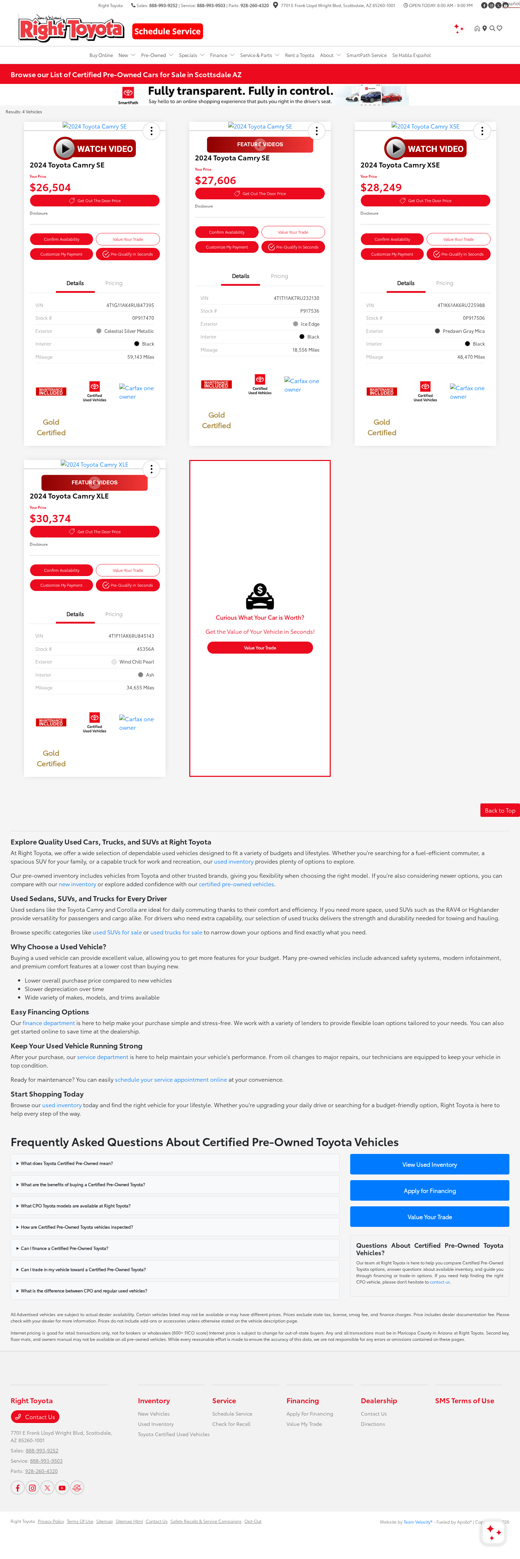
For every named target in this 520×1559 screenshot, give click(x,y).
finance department (49, 1022)
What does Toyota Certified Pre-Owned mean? (67, 1163)
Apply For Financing (310, 1413)
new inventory (77, 884)
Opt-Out (252, 1521)
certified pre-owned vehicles (236, 884)
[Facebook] (484, 5)
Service (224, 1400)
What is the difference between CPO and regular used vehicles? (84, 1290)
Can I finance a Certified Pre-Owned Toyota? (64, 1248)
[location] (275, 6)
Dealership (379, 1400)
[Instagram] (491, 5)
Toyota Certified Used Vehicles (174, 1434)
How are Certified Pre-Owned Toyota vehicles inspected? (77, 1227)
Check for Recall (231, 1423)
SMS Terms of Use (464, 1400)
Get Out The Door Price (99, 200)
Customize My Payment (61, 254)
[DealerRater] (77, 1487)
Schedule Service (232, 1413)
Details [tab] (75, 282)
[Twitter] (498, 5)
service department (102, 1056)
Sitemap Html (129, 1521)
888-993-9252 (163, 5)
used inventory (234, 861)
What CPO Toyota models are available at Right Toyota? (76, 1205)
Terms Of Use (80, 1521)
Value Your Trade (128, 239)
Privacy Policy (51, 1521)
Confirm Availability (61, 239)
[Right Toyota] (71, 27)
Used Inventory (156, 1423)
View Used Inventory (430, 1164)
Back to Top (500, 810)
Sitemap (104, 1521)
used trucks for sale (176, 932)
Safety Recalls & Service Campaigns (206, 1521)
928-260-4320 (255, 5)
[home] (479, 28)
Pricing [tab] (114, 282)
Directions (373, 1423)
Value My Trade (304, 1423)
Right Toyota (23, 1521)
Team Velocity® (418, 1522)
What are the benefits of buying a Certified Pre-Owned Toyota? (83, 1184)
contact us (440, 1282)
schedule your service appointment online (171, 1079)
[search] (492, 28)
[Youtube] (62, 1487)
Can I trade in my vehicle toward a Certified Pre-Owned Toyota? (83, 1269)
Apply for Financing (430, 1190)
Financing (303, 1400)
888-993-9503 (211, 5)
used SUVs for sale (117, 932)
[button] (151, 131)
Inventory (154, 1400)
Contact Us (39, 1416)
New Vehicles (154, 1413)
